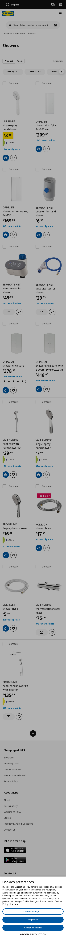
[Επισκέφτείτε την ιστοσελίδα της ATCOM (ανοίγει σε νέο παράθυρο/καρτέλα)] (33, 934)
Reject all (33, 919)
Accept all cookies (33, 927)
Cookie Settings (31, 911)
